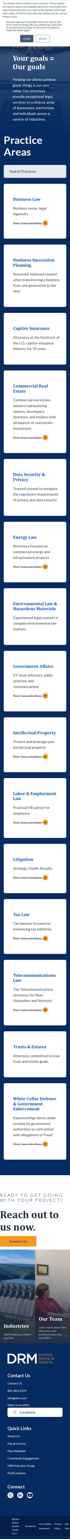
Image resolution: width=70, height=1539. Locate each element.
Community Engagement (23, 1458)
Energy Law (25, 537)
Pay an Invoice (16, 1443)
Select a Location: (18, 1405)
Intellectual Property (34, 732)
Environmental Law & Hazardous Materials (35, 606)
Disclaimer (30, 1526)
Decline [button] (43, 38)
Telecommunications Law (34, 978)
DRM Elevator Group (21, 1465)
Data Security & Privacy (29, 477)
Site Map (67, 1526)
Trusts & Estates (29, 1046)
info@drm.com (17, 1398)
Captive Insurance (31, 328)
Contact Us (18, 1241)
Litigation (23, 859)
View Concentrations (29, 223)
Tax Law (21, 914)
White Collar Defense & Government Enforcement (34, 1103)
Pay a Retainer (16, 1451)
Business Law (27, 199)
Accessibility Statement (45, 1526)
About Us (13, 1436)
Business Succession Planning (34, 262)
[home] (30, 1365)
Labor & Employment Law (34, 796)
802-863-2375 (17, 1390)
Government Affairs (33, 666)
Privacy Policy (58, 1526)
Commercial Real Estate (30, 388)
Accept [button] (26, 38)
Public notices (16, 1473)
